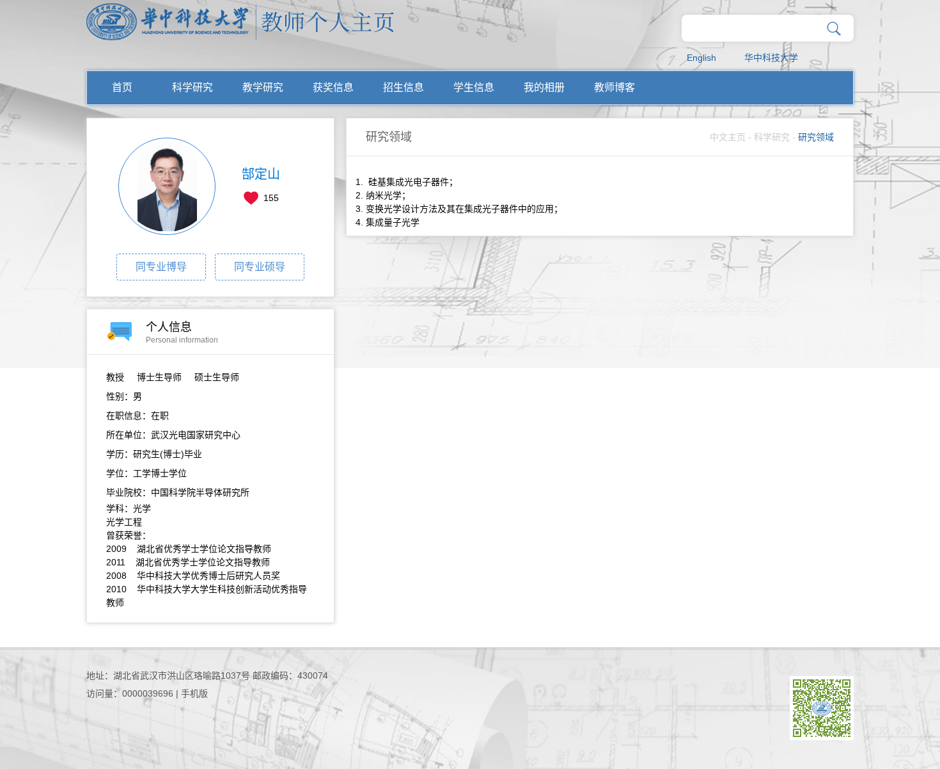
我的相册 (544, 87)
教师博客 (614, 87)
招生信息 (403, 87)
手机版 (194, 693)
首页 (122, 87)
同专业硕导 (259, 266)
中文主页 (728, 137)
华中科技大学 (771, 58)
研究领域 (816, 137)
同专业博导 (161, 266)
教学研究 (262, 87)
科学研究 (192, 87)
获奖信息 (333, 87)
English (701, 58)
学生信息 (473, 87)
